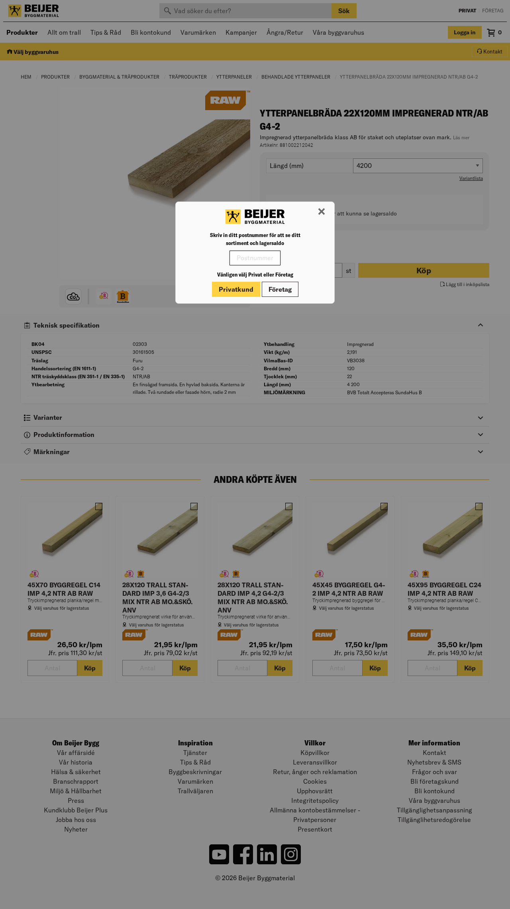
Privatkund (236, 289)
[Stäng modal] (321, 212)
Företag (280, 289)
